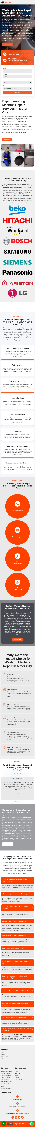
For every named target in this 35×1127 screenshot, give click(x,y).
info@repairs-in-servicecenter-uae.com (17, 1113)
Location (5, 80)
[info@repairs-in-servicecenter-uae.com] (17, 1110)
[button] (31, 2)
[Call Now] (4, 1123)
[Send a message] (5, 60)
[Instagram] (16, 1117)
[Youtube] (22, 1117)
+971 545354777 (17, 1099)
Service (5, 85)
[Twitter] (19, 1117)
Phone (5, 74)
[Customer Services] (5, 54)
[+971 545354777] (17, 1096)
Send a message (12, 58)
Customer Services (13, 53)
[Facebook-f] (12, 1117)
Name (4, 68)
